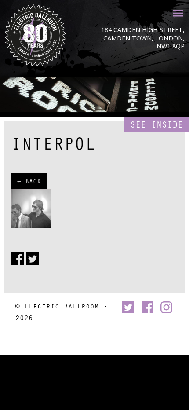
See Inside (156, 124)
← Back (29, 180)
